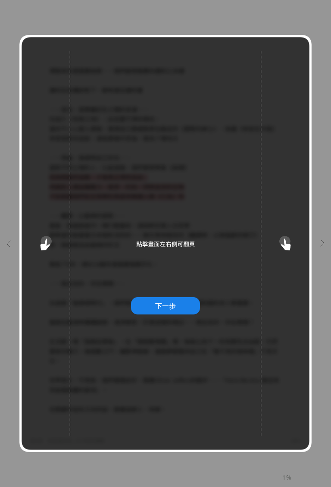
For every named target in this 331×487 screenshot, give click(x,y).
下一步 (165, 306)
